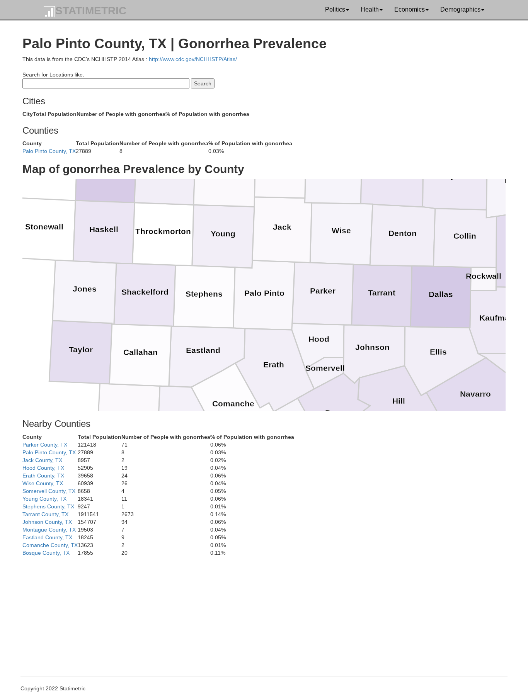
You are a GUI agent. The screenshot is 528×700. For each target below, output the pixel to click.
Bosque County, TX (46, 553)
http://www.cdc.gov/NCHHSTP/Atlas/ (193, 59)
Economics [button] (409, 9)
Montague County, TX (49, 530)
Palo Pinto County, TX (49, 151)
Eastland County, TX (47, 537)
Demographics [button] (460, 9)
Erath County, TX (43, 475)
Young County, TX (44, 499)
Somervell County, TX (48, 491)
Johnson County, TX (47, 522)
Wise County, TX (42, 483)
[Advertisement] (254, 611)
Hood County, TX (43, 468)
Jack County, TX (42, 460)
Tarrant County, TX (45, 514)
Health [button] (370, 9)
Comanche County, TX (50, 545)
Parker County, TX (44, 445)
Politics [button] (335, 9)
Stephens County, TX (48, 506)
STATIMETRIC (90, 11)
